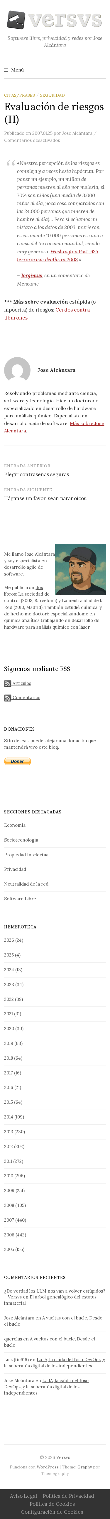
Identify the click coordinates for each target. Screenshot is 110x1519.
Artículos (21, 683)
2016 (8, 1087)
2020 (9, 1028)
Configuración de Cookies (52, 1512)
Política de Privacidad (68, 1496)
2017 (8, 1073)
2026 (9, 940)
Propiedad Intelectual (27, 854)
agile (32, 567)
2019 (8, 1043)
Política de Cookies (52, 1504)
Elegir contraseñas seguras (36, 474)
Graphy (84, 1467)
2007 (9, 1220)
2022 (9, 999)
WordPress (48, 1467)
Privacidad (15, 869)
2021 (8, 1014)
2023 (9, 984)
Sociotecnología (21, 840)
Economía (15, 825)
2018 (8, 1058)
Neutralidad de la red (26, 884)
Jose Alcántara (40, 554)
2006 (9, 1235)
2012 (8, 1146)
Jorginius (31, 275)
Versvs (63, 1457)
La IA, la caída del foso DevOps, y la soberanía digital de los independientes (54, 1363)
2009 (9, 1190)
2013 (8, 1131)
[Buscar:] (101, 70)
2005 (9, 1249)
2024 (9, 969)
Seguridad (52, 95)
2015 (8, 1102)
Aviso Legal (23, 1496)
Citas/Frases (19, 95)
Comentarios (25, 697)
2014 (8, 1117)
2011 (8, 1161)
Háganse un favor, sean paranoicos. (45, 498)
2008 (9, 1205)
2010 (8, 1175)
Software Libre (20, 899)
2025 (9, 955)
